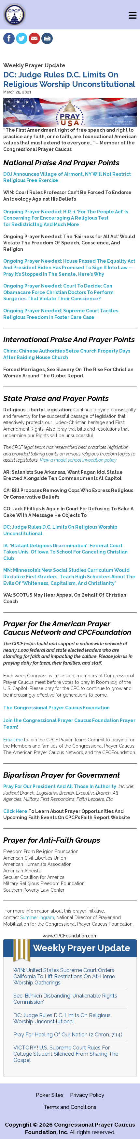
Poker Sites (49, 1095)
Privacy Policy (87, 1095)
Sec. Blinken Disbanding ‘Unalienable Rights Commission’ (65, 999)
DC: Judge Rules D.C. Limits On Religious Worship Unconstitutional (62, 1018)
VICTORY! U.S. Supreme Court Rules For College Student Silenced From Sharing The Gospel (65, 1054)
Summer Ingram (37, 917)
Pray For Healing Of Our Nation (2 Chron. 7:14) (67, 1035)
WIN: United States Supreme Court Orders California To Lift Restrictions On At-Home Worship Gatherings (64, 976)
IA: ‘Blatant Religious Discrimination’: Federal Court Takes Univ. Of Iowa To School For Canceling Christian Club (65, 552)
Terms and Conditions (70, 1107)
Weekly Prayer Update (34, 65)
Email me (13, 739)
